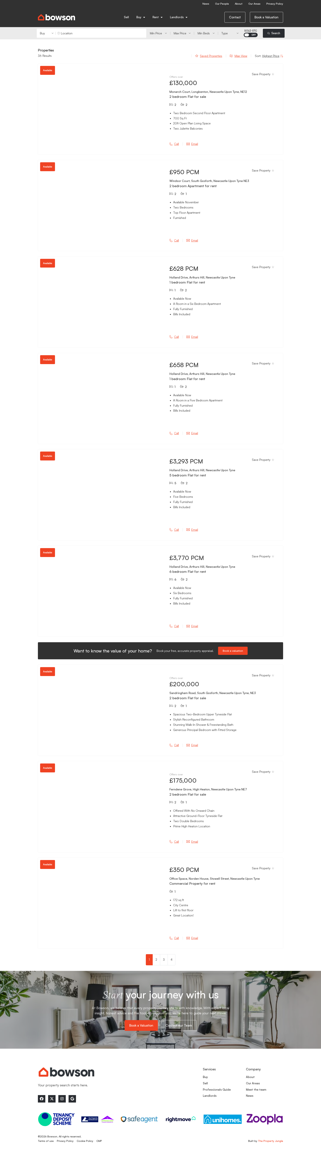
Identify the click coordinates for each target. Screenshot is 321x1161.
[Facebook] (41, 1099)
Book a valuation (233, 650)
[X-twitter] (52, 1099)
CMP (99, 1140)
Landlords (210, 1096)
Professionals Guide (217, 1089)
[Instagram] (62, 1099)
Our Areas (254, 3)
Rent (156, 17)
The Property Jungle (270, 1140)
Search (275, 33)
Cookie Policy (85, 1140)
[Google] (72, 1099)
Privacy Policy (274, 3)
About (238, 3)
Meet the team (256, 1089)
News (205, 3)
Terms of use (46, 1140)
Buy (138, 17)
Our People (222, 3)
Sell (126, 17)
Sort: (258, 55)
